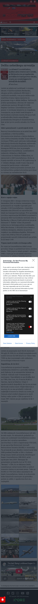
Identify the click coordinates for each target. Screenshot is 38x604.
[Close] (34, 261)
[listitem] (19, 297)
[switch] (30, 302)
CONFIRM (11, 336)
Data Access (19, 343)
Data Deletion (7, 343)
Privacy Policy (30, 343)
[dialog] (19, 302)
